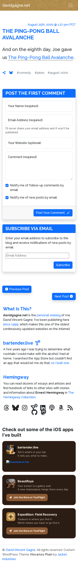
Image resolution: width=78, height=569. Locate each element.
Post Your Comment (50, 213)
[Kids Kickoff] (52, 408)
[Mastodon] (43, 412)
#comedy (24, 73)
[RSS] (70, 408)
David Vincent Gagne (20, 550)
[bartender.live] (33, 408)
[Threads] (6, 408)
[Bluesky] (15, 408)
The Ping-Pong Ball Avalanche (30, 34)
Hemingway (16, 377)
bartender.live (18, 343)
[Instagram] (24, 408)
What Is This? (17, 308)
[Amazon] (61, 408)
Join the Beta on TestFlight (29, 497)
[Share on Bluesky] (11, 73)
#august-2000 (58, 73)
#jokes (39, 73)
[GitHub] (34, 412)
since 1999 (10, 324)
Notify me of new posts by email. (33, 197)
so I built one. (60, 363)
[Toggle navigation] (70, 5)
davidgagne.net (16, 5)
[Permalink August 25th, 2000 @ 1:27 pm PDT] (4, 73)
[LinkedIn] (43, 408)
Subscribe (63, 265)
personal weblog (49, 315)
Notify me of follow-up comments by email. (37, 188)
